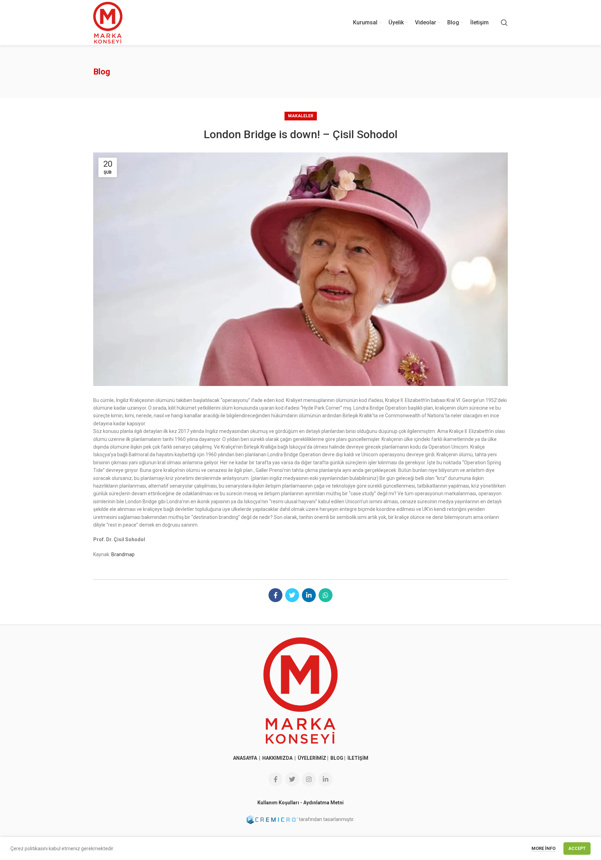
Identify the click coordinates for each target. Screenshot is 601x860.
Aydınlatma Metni (323, 802)
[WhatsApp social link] (325, 595)
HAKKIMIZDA (277, 758)
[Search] (504, 23)
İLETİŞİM (357, 758)
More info (543, 848)
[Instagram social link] (309, 779)
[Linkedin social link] (309, 595)
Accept (577, 848)
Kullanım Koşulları (278, 802)
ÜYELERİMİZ (312, 758)
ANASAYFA (245, 758)
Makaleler (300, 115)
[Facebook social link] (275, 595)
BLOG (336, 758)
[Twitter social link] (292, 595)
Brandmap (123, 554)
